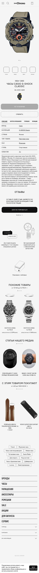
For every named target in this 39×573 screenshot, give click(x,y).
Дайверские (28, 461)
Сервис (5, 521)
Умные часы (29, 451)
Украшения (7, 489)
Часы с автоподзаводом (14, 451)
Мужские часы (23, 447)
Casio (21, 126)
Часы (4, 483)
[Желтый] (19, 96)
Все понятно (33, 568)
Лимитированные (23, 465)
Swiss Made (27, 454)
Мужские (22, 143)
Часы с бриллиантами (13, 461)
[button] (17, 290)
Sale (4, 505)
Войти (18, 215)
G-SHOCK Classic (24, 130)
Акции (5, 510)
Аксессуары (8, 494)
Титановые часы (13, 454)
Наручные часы (24, 139)
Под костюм (25, 458)
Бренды (5, 478)
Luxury (12, 465)
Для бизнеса (8, 515)
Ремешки (6, 499)
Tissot (13, 447)
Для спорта (13, 458)
